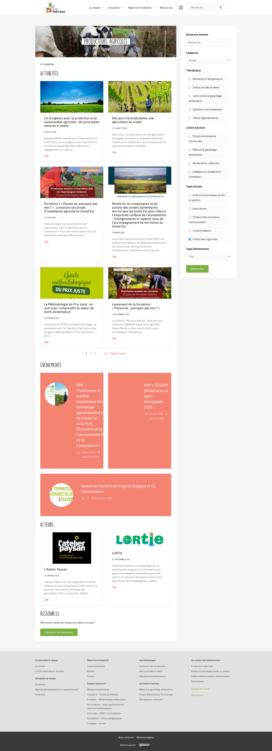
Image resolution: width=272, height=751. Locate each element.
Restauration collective (205, 163)
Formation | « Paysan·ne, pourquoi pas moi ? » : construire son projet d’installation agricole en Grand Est (71, 207)
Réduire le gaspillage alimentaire (203, 152)
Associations (199, 208)
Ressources (166, 7)
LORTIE (117, 553)
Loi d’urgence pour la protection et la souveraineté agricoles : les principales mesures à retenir (71, 121)
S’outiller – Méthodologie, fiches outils (106, 699)
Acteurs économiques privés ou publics (207, 198)
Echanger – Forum (96, 723)
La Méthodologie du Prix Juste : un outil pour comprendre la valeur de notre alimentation (69, 308)
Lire (46, 156)
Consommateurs (201, 230)
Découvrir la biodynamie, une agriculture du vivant (133, 120)
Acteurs (91, 671)
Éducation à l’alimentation (207, 79)
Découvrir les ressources (59, 632)
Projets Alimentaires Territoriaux (202, 139)
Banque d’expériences (98, 689)
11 (105, 353)
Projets (91, 676)
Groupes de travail (200, 689)
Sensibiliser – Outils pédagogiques (104, 718)
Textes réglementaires (205, 117)
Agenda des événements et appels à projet (57, 689)
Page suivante (118, 353)
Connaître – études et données (102, 694)
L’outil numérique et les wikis (49, 671)
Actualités (40, 684)
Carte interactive (96, 666)
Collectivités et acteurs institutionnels (204, 220)
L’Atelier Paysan (55, 569)
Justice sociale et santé (205, 87)
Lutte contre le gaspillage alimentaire (205, 98)
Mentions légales (145, 737)
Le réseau (40, 666)
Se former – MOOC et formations (104, 713)
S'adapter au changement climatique (205, 174)
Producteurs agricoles (205, 239)
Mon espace (197, 695)
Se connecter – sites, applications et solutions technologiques (105, 706)
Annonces (40, 694)
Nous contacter (126, 737)
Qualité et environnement (207, 109)
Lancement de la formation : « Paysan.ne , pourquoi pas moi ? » (136, 306)
